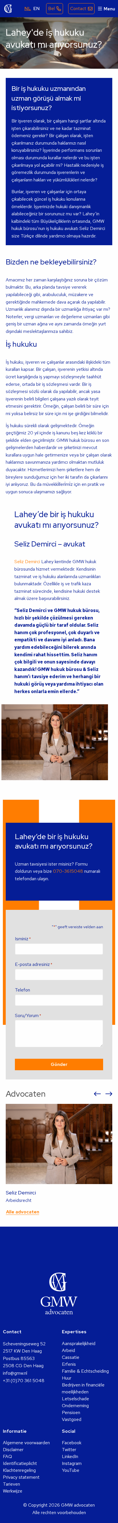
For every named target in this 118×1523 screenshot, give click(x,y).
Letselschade (75, 1399)
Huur (66, 1378)
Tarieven (11, 1484)
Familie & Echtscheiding (85, 1371)
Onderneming (75, 1406)
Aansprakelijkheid (78, 1343)
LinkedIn (70, 1456)
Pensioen (71, 1412)
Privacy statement (21, 1477)
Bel (51, 8)
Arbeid (68, 1350)
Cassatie (70, 1357)
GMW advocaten (8, 8)
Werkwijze (12, 1491)
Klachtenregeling (19, 1470)
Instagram (72, 1463)
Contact (78, 8)
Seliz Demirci (27, 562)
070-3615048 (68, 871)
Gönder (59, 1064)
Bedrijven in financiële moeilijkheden (83, 1388)
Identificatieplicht (20, 1463)
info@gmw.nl (15, 1373)
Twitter (69, 1450)
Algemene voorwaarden (26, 1443)
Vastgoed (71, 1419)
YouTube (70, 1470)
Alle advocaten (22, 1212)
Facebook (71, 1443)
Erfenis (69, 1364)
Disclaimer (13, 1450)
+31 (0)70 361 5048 (23, 1381)
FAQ (7, 1456)
